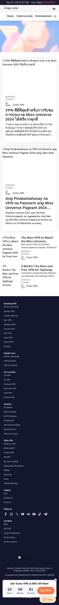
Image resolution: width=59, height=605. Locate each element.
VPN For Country (11, 434)
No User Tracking (11, 461)
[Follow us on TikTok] (39, 514)
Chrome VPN (9, 329)
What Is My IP (9, 448)
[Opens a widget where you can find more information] (47, 599)
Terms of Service (10, 542)
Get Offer (45, 590)
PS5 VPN (7, 333)
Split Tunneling (10, 412)
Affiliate (7, 470)
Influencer (8, 475)
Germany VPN (10, 384)
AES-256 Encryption (12, 425)
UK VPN (7, 380)
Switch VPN (8, 342)
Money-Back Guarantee (13, 466)
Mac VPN (7, 320)
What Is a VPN (10, 444)
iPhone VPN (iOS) (11, 307)
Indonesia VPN (10, 389)
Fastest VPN (9, 453)
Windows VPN (10, 324)
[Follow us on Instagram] (11, 514)
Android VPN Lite (11, 316)
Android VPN (9, 311)
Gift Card (7, 529)
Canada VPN (9, 397)
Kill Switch (8, 407)
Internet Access (10, 429)
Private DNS (9, 421)
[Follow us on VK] (28, 514)
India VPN (8, 393)
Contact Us (8, 498)
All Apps (7, 346)
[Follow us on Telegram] (45, 514)
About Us (7, 502)
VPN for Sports (10, 361)
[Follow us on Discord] (34, 514)
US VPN (7, 375)
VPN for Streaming (11, 357)
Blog (6, 524)
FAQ (5, 493)
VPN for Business (11, 483)
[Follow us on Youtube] (23, 514)
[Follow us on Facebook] (6, 514)
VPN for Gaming (10, 365)
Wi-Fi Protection (10, 416)
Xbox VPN (8, 338)
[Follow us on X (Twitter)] (17, 514)
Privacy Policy (9, 537)
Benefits (7, 457)
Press (6, 479)
